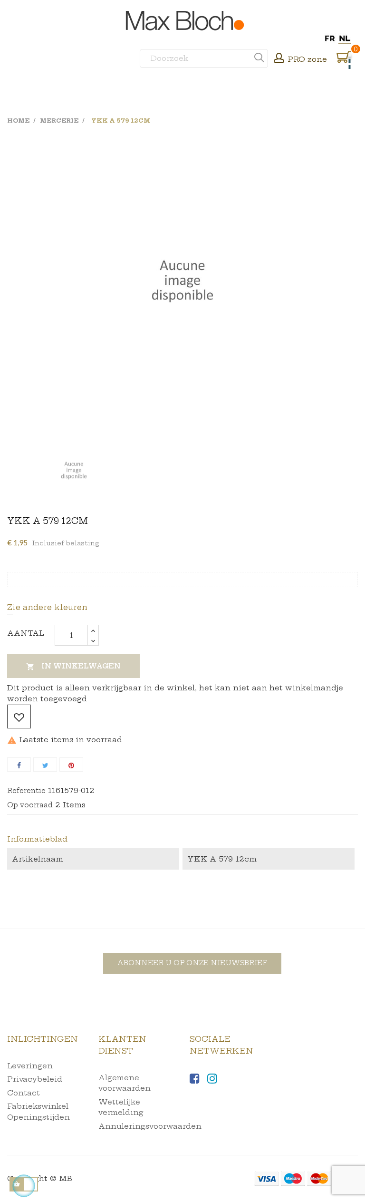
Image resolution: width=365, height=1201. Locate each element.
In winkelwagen (73, 666)
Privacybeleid (34, 1079)
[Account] (279, 59)
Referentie (26, 790)
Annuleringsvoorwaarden (150, 1126)
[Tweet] (45, 764)
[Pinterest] (71, 764)
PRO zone (307, 59)
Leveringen (30, 1065)
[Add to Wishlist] (19, 716)
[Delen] (19, 764)
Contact (23, 1092)
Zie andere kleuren (47, 607)
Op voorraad (30, 805)
